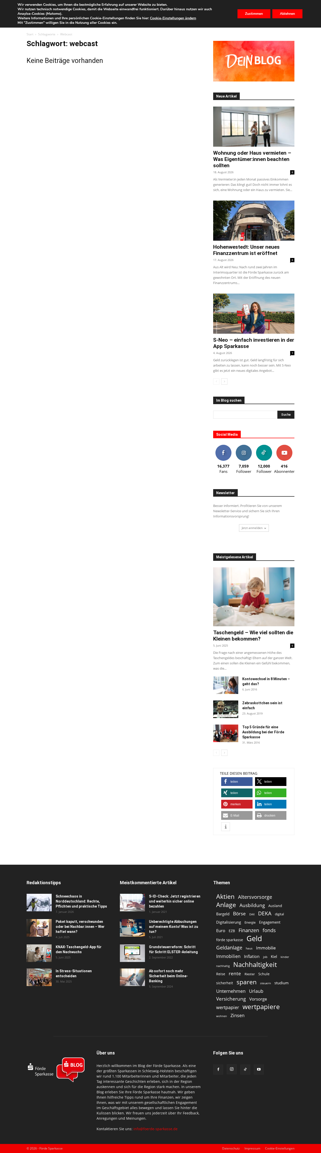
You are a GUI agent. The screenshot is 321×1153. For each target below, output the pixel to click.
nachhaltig (223, 966)
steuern (265, 983)
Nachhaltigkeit (255, 964)
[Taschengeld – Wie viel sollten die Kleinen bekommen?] (253, 596)
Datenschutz (231, 1148)
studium (281, 983)
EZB (232, 930)
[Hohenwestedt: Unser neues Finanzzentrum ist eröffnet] (253, 221)
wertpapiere (261, 1006)
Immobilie (266, 947)
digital (279, 914)
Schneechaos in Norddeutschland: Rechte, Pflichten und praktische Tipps (81, 901)
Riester (250, 974)
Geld (254, 938)
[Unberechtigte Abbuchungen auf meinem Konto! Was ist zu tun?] (132, 928)
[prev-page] (216, 381)
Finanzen (248, 930)
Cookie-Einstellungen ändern (173, 18)
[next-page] (224, 381)
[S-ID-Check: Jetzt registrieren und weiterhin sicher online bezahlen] (132, 902)
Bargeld (222, 913)
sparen (246, 982)
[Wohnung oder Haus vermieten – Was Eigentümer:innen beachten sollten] (253, 127)
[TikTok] (245, 1070)
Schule (264, 973)
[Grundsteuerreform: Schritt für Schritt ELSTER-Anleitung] (132, 953)
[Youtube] (259, 1070)
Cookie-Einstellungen (279, 1148)
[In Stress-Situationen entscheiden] (39, 977)
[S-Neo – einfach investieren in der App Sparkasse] (253, 314)
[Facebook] (218, 1070)
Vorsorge (258, 999)
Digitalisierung (228, 922)
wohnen (221, 1016)
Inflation (252, 956)
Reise (220, 973)
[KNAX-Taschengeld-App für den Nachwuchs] (39, 953)
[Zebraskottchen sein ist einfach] (225, 709)
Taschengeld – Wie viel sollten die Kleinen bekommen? (253, 636)
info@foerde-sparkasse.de (155, 1128)
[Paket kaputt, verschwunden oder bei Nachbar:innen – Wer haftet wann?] (39, 928)
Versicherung (231, 998)
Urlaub (256, 991)
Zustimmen (254, 13)
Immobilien (228, 956)
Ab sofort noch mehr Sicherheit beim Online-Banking (168, 976)
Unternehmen (231, 991)
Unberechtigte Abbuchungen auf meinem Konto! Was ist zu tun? (173, 927)
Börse (239, 913)
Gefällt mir (223, 447)
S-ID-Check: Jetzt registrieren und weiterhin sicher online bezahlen (174, 901)
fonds (269, 930)
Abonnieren (284, 447)
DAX (252, 914)
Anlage (226, 904)
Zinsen (237, 1015)
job (265, 957)
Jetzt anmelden (252, 528)
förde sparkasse (229, 939)
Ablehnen (287, 13)
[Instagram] (232, 1069)
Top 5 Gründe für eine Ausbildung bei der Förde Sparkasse (263, 732)
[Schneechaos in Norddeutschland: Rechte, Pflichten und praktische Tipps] (39, 902)
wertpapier (227, 1007)
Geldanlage (229, 947)
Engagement (269, 922)
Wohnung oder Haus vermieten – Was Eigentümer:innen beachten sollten (252, 159)
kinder (285, 957)
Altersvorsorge (255, 897)
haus (249, 948)
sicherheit (224, 983)
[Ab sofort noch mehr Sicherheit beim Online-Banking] (132, 977)
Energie (250, 922)
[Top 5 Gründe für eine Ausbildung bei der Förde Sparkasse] (225, 733)
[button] (237, 781)
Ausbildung (252, 905)
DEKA (264, 913)
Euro (220, 930)
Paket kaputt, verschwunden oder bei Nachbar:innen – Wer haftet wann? (80, 927)
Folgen (243, 447)
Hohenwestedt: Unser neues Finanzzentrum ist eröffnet (246, 250)
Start (30, 34)
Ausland (275, 905)
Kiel (274, 956)
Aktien (225, 896)
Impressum (252, 1148)
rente (235, 973)
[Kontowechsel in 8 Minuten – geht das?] (225, 685)
